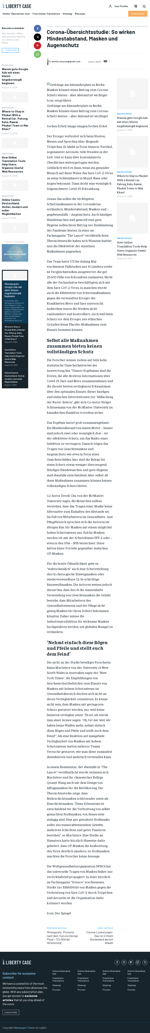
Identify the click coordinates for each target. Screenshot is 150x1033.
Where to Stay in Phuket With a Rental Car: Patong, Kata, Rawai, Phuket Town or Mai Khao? (15, 120)
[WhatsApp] (37, 54)
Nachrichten (8, 65)
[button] (144, 6)
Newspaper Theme (24, 1027)
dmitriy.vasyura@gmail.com (66, 61)
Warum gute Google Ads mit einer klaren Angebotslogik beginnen (13, 290)
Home (50, 26)
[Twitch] (137, 962)
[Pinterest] (37, 45)
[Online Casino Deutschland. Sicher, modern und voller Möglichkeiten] (15, 228)
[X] (37, 37)
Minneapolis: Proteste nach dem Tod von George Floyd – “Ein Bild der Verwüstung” (62, 937)
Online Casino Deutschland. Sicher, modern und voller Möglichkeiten (15, 206)
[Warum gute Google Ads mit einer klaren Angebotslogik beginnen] (15, 97)
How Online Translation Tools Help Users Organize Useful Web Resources (14, 164)
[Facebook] (37, 28)
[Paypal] (131, 962)
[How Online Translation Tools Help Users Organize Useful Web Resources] (15, 185)
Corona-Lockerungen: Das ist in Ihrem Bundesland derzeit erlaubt (99, 937)
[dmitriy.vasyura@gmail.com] (48, 61)
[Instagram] (124, 962)
